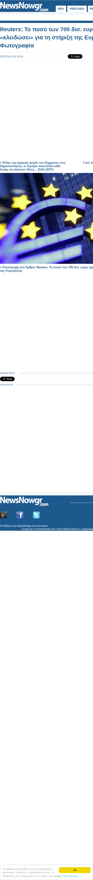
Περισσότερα (70, 876)
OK (75, 870)
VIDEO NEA (77, 8)
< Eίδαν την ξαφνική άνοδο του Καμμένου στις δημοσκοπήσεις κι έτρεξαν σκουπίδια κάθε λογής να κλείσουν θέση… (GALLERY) (33, 166)
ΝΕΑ (61, 8)
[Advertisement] (34, 457)
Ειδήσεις (7, 525)
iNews (44, 525)
